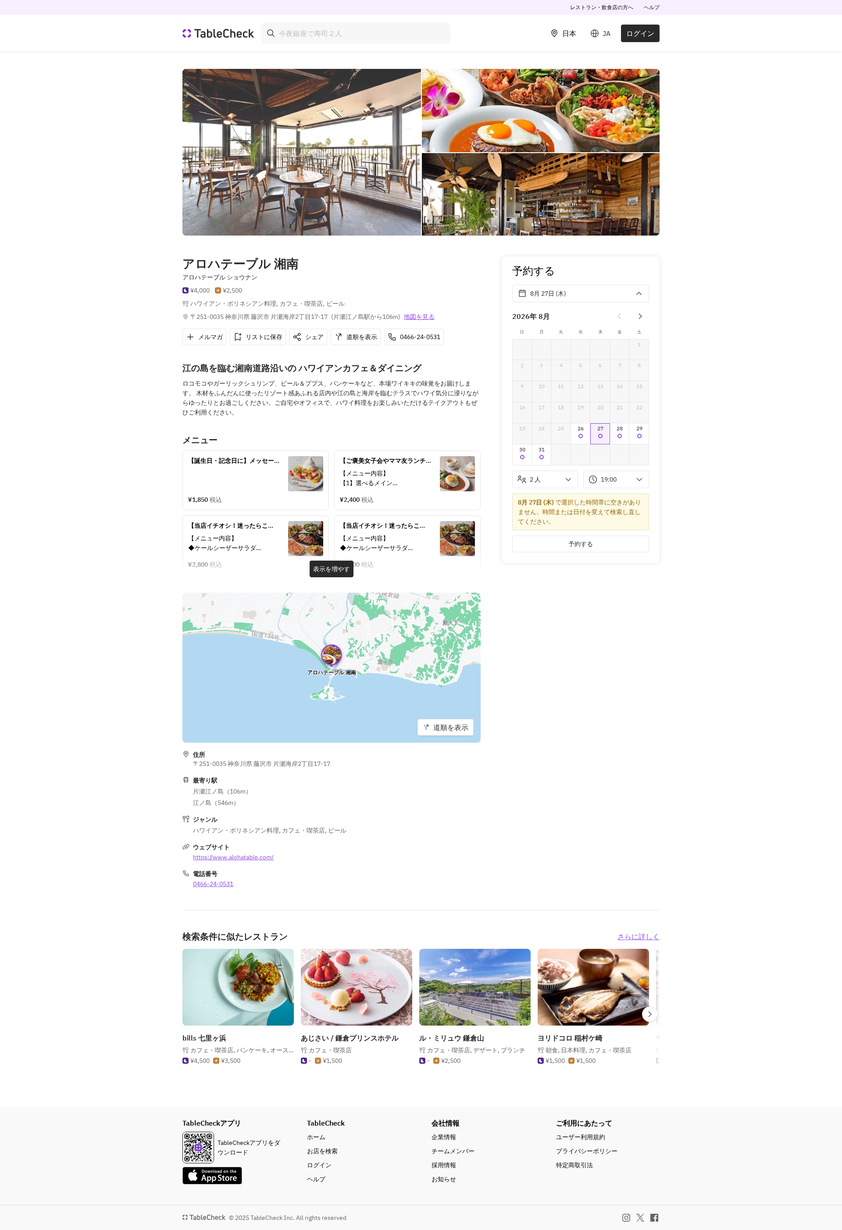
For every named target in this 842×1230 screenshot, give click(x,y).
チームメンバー (453, 1151)
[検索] (271, 33)
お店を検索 (322, 1151)
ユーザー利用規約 (580, 1137)
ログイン (640, 33)
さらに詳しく (638, 936)
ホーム (316, 1137)
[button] (581, 433)
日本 (569, 33)
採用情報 (444, 1165)
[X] (640, 1217)
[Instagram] (626, 1217)
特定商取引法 (574, 1165)
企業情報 (444, 1137)
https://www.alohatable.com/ (233, 857)
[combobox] (355, 33)
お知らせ (444, 1179)
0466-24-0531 (213, 884)
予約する (580, 544)
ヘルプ (652, 7)
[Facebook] (654, 1217)
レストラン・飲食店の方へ (601, 7)
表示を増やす (331, 569)
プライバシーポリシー (586, 1151)
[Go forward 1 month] (640, 316)
